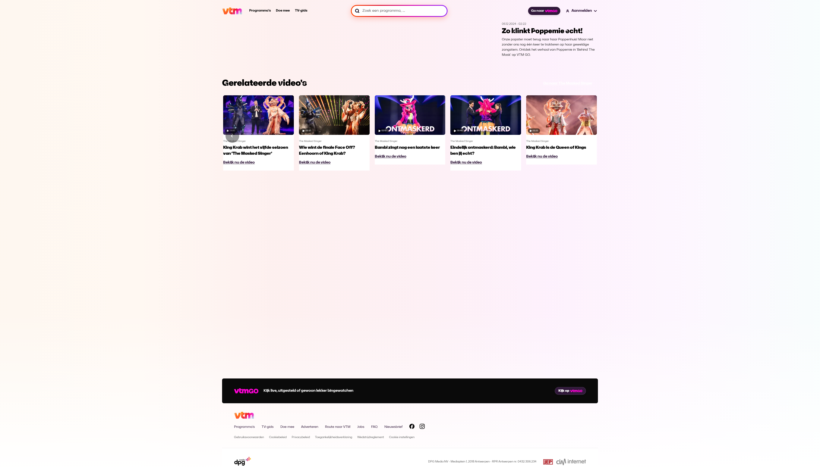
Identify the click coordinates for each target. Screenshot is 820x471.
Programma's (260, 10)
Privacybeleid (301, 437)
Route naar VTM (337, 427)
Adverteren (309, 427)
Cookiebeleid (278, 437)
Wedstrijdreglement (370, 437)
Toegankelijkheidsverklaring (333, 437)
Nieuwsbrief (393, 427)
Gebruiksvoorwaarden (249, 437)
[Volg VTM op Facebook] (411, 427)
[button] (581, 10)
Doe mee (283, 10)
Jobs (360, 427)
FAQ (374, 427)
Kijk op (563, 391)
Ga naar (537, 11)
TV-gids (301, 10)
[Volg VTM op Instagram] (422, 427)
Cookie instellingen (401, 437)
